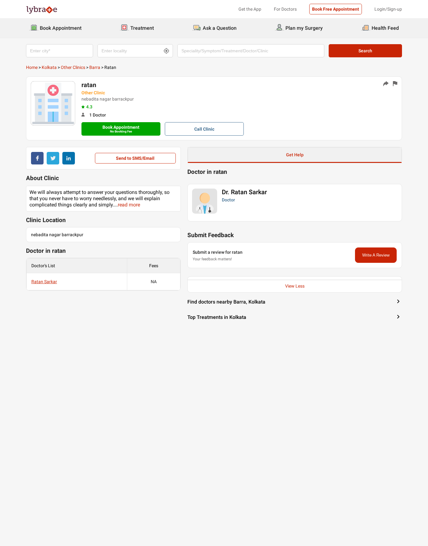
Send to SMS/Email (135, 158)
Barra (94, 67)
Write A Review (375, 255)
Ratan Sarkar (44, 281)
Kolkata (49, 67)
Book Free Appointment (335, 9)
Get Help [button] (295, 154)
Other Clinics (73, 67)
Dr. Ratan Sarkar (244, 192)
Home (32, 67)
